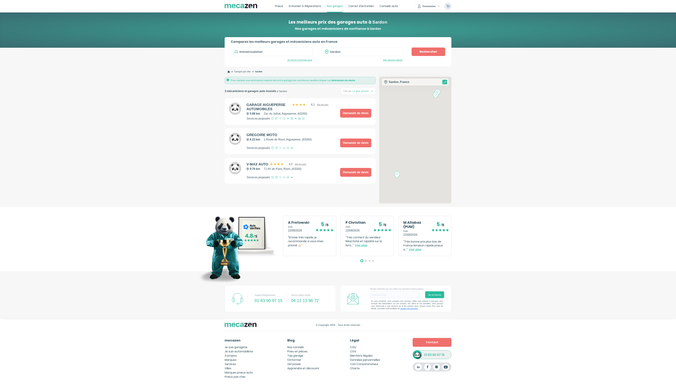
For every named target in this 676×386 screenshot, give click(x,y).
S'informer (294, 360)
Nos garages (335, 6)
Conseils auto (389, 6)
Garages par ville (242, 71)
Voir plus (361, 245)
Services (230, 364)
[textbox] (364, 52)
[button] (429, 6)
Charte (355, 368)
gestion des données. (409, 308)
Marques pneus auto (239, 373)
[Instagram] (436, 367)
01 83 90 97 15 (434, 355)
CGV (353, 351)
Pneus (279, 6)
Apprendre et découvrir (303, 368)
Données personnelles (365, 360)
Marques (230, 360)
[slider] (303, 105)
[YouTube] (445, 367)
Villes (228, 368)
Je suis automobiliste (239, 351)
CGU (353, 347)
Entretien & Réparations (305, 6)
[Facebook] (427, 367)
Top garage (295, 356)
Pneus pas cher (235, 377)
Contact (432, 342)
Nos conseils (295, 347)
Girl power (294, 364)
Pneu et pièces (297, 351)
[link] (228, 72)
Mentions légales (361, 356)
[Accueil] (228, 72)
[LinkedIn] (418, 367)
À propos (231, 356)
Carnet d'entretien (361, 6)
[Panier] (447, 6)
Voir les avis (322, 105)
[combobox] (362, 52)
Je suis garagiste (236, 347)
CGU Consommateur (364, 364)
